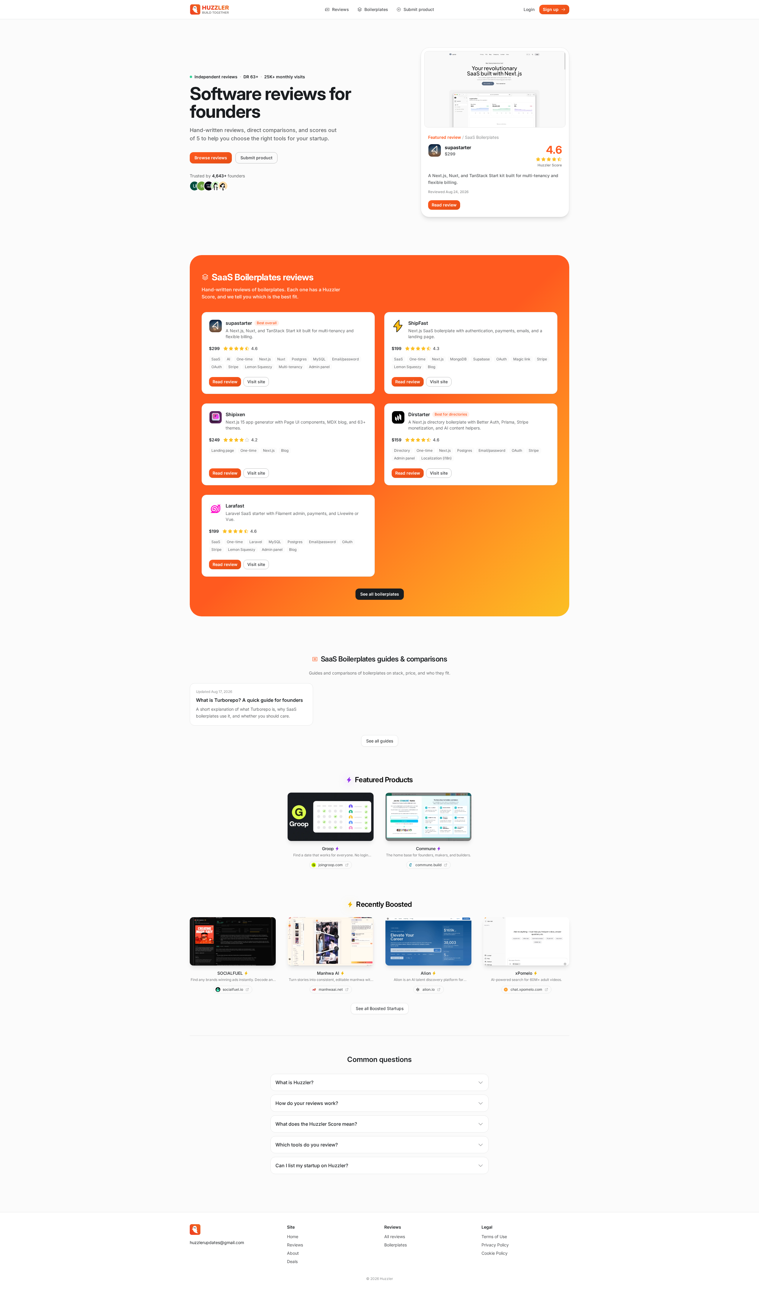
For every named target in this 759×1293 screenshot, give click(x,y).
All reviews (394, 1236)
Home (292, 1236)
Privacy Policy (495, 1244)
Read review (444, 204)
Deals (292, 1261)
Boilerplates (376, 9)
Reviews (340, 9)
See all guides (379, 740)
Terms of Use (494, 1236)
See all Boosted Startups (380, 1008)
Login (529, 9)
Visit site (256, 381)
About (293, 1253)
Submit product (419, 9)
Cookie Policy (494, 1253)
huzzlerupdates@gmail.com (217, 1242)
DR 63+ (250, 76)
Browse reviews (210, 157)
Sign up (551, 9)
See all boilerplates (379, 594)
